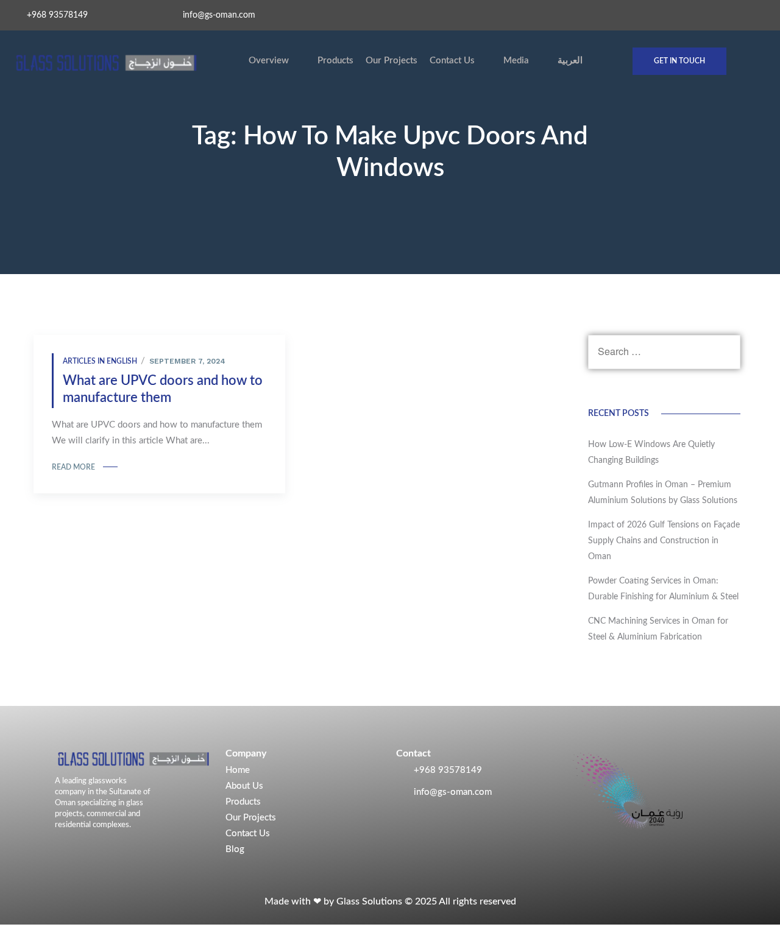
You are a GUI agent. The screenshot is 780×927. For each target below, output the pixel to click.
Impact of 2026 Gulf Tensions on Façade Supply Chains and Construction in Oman (664, 541)
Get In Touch (679, 61)
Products (335, 60)
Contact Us (452, 60)
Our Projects (391, 60)
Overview (269, 60)
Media (516, 60)
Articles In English (100, 361)
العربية (570, 60)
